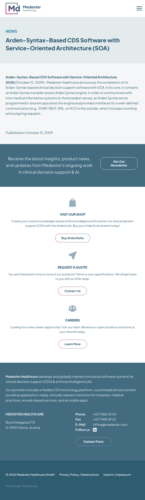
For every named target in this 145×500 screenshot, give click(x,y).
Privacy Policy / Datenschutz (79, 474)
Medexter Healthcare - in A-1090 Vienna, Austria (24, 8)
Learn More (72, 344)
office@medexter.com (110, 424)
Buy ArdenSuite (72, 238)
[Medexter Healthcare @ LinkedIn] (95, 430)
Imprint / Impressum (117, 474)
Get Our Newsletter (119, 163)
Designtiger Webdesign (22, 486)
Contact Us (72, 291)
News (11, 31)
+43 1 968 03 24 (104, 414)
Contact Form (93, 442)
